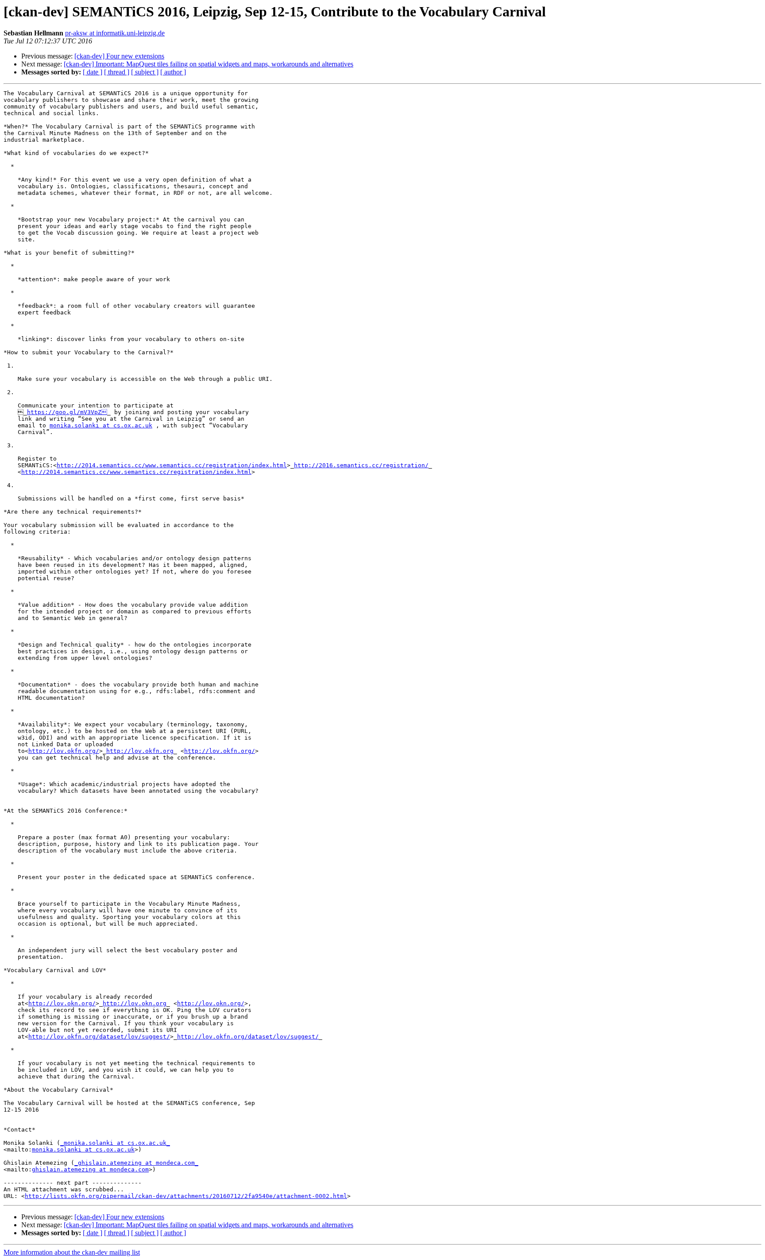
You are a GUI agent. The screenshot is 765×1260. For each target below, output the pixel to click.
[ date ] (92, 72)
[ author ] (173, 72)
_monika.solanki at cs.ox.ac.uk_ (115, 1143)
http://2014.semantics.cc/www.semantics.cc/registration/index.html (172, 465)
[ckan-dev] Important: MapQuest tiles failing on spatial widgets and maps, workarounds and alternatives (208, 64)
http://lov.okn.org (134, 1003)
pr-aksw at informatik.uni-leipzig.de (115, 33)
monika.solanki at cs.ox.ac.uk (101, 425)
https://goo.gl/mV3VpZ (67, 412)
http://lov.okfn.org (140, 751)
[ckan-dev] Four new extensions (119, 56)
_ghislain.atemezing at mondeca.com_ (136, 1162)
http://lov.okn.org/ (62, 1003)
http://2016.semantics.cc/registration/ (361, 465)
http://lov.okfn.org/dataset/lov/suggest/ (99, 1036)
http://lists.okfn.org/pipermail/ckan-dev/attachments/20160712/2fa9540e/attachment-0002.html (186, 1196)
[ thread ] (116, 72)
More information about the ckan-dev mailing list (72, 1252)
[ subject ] (144, 72)
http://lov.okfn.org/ (63, 751)
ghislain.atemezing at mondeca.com (90, 1169)
